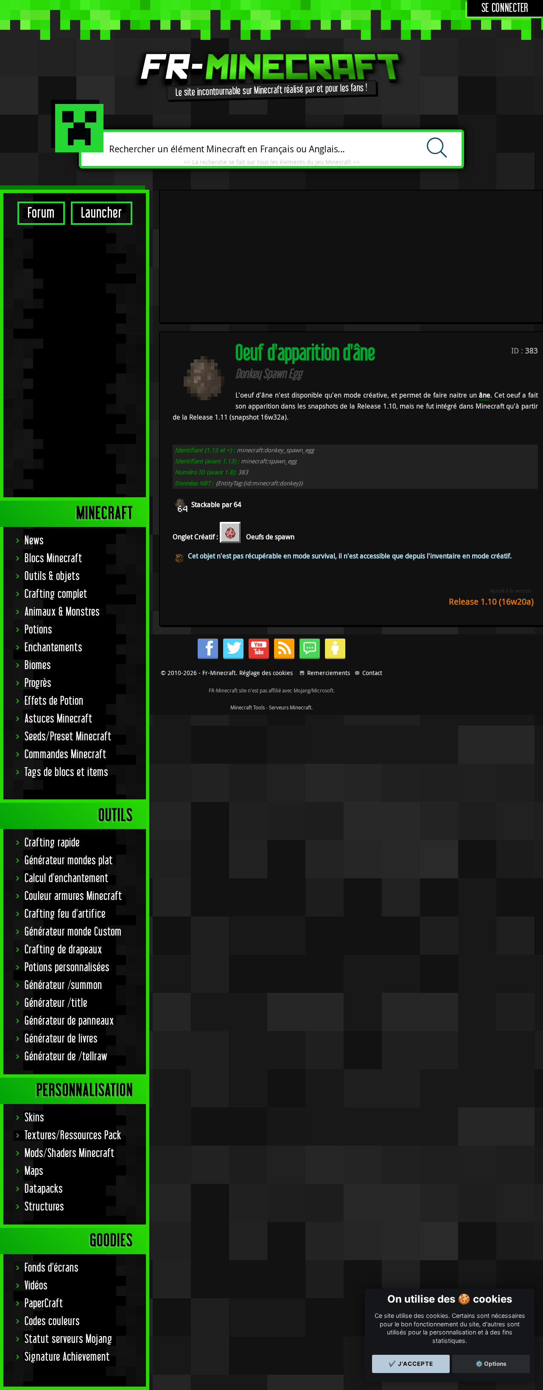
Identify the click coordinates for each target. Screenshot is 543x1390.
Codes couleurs (52, 1321)
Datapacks (44, 1189)
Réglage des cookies (266, 673)
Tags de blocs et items (66, 772)
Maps (34, 1171)
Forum (41, 213)
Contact (372, 673)
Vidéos (36, 1286)
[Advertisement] (74, 360)
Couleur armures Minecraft (73, 896)
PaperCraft (44, 1304)
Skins (34, 1118)
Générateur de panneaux (69, 1021)
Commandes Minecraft (65, 754)
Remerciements (328, 673)
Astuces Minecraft (58, 719)
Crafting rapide (52, 843)
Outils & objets (52, 576)
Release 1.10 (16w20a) (491, 601)
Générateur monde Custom (73, 932)
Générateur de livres (61, 1039)
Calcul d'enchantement (67, 878)
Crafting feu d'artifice (65, 914)
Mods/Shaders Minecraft (70, 1153)
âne (484, 395)
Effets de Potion (54, 701)
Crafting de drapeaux (63, 950)
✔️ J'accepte (411, 1363)
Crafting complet (56, 594)
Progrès (38, 683)
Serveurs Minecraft (290, 707)
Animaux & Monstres (62, 612)
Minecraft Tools (247, 707)
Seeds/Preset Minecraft (68, 737)
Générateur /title (56, 1003)
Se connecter (505, 8)
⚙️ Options (491, 1363)
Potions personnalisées (67, 967)
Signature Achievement (67, 1357)
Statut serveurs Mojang (68, 1339)
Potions (38, 630)
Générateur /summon (63, 985)
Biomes (38, 665)
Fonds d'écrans (51, 1268)
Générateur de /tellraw (66, 1057)
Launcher (101, 213)
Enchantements (53, 648)
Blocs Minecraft (53, 558)
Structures (44, 1207)
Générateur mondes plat (69, 861)
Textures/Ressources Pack (73, 1135)
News (34, 541)
